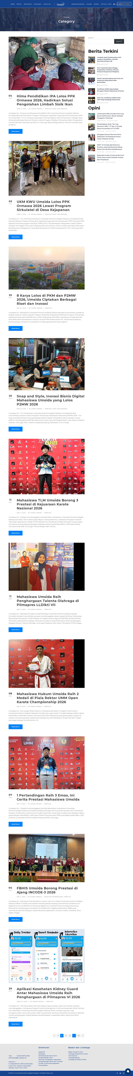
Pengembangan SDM (45, 1057)
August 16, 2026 (103, 94)
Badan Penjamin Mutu (75, 1052)
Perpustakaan (43, 1065)
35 (78, 1035)
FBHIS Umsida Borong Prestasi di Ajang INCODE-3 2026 (47, 890)
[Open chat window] (128, 1071)
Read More (16, 131)
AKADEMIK (37, 4)
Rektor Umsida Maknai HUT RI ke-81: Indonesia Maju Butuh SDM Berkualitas (110, 80)
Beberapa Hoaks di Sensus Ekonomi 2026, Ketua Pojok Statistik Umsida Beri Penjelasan (110, 157)
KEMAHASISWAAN (77, 4)
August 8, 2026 (101, 120)
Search (91, 38)
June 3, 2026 (21, 214)
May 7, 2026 (21, 804)
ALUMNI (89, 4)
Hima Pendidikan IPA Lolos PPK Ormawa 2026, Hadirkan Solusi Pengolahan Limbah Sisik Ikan (46, 100)
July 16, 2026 (100, 152)
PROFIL (19, 4)
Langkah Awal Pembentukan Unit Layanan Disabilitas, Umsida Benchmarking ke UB (109, 59)
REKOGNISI (28, 4)
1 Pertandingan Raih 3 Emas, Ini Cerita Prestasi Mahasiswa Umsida (48, 797)
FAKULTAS (47, 4)
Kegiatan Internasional (53, 896)
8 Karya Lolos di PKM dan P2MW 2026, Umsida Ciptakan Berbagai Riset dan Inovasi (46, 299)
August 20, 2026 (103, 74)
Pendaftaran (124, 4)
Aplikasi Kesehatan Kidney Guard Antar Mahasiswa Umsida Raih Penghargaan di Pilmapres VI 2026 (48, 993)
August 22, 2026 (103, 64)
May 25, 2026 (21, 308)
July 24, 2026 (100, 141)
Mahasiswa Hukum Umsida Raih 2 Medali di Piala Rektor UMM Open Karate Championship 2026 (48, 698)
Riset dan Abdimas (60, 108)
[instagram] (123, 1073)
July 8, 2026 (100, 162)
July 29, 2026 (100, 131)
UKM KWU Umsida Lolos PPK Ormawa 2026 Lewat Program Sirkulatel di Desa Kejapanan (44, 206)
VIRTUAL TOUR (106, 4)
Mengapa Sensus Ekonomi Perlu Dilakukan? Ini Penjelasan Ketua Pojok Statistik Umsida (109, 137)
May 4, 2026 (21, 896)
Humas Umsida (36, 108)
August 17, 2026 (103, 85)
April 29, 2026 (22, 1001)
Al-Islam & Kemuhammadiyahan (48, 1063)
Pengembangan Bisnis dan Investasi (50, 1061)
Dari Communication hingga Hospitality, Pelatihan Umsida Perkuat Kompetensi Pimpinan (108, 70)
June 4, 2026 (21, 108)
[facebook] (117, 1073)
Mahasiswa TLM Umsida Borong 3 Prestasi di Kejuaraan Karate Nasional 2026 (47, 504)
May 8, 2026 (21, 706)
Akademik (41, 1052)
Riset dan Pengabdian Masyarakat (49, 1059)
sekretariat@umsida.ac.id (17, 1058)
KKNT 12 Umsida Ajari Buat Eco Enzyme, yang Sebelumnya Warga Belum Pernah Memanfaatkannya (109, 147)
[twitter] (120, 1073)
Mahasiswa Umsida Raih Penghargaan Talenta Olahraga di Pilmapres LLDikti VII (48, 601)
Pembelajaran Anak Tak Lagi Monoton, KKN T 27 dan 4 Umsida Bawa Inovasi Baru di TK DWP (109, 126)
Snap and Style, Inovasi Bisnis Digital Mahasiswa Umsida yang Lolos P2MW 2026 (51, 400)
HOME (12, 4)
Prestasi (48, 108)
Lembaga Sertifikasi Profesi (77, 1059)
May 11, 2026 (21, 512)
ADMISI (96, 4)
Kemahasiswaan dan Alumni (47, 1056)
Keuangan (41, 1054)
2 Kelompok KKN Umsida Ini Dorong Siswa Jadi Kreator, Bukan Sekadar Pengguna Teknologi (110, 116)
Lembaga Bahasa (74, 1057)
